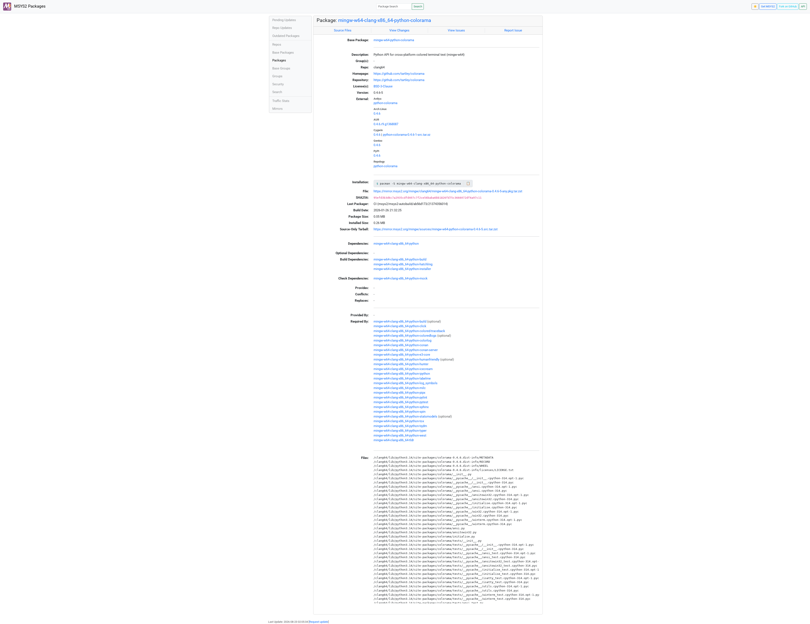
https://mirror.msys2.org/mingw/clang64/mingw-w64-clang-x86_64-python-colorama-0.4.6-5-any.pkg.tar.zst (448, 191)
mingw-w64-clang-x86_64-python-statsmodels (405, 416)
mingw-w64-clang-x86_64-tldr (394, 440)
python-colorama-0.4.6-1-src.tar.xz (406, 135)
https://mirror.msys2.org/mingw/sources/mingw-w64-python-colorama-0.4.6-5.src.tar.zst (436, 229)
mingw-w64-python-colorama (394, 40)
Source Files (342, 30)
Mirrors (277, 109)
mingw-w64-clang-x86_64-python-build (400, 259)
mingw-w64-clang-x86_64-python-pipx (399, 393)
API (803, 6)
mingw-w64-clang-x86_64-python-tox (399, 421)
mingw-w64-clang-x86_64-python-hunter (401, 364)
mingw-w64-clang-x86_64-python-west (400, 435)
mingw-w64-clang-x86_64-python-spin (399, 412)
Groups (277, 76)
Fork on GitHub (788, 6)
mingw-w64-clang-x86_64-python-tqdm (400, 426)
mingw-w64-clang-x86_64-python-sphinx (401, 407)
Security (278, 84)
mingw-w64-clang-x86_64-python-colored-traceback (409, 331)
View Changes (399, 30)
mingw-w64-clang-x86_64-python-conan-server (406, 350)
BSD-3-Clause (383, 86)
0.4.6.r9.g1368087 (386, 124)
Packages (279, 60)
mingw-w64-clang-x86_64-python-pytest (401, 402)
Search (418, 6)
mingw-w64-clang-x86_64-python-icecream (403, 369)
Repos (276, 44)
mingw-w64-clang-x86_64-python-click (400, 326)
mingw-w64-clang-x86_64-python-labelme (402, 378)
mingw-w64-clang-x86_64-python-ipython (402, 374)
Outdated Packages (286, 36)
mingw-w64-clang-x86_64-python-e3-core (402, 355)
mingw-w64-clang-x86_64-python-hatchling (403, 264)
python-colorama (385, 103)
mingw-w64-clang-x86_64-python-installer (402, 269)
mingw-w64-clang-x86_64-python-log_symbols (405, 383)
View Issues (456, 30)
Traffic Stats (280, 101)
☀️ (755, 6)
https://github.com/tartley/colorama (399, 74)
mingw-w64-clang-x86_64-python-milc (400, 388)
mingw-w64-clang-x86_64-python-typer (400, 431)
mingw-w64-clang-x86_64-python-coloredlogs (405, 336)
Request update (318, 621)
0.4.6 (377, 113)
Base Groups (281, 68)
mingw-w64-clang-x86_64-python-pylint (400, 397)
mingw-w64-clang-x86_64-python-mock (401, 278)
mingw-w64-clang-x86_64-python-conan (401, 345)
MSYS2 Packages (29, 6)
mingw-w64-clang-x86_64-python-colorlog (402, 340)
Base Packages (283, 52)
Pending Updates (284, 20)
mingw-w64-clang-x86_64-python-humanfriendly (406, 359)
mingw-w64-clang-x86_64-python (396, 244)
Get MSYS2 (768, 6)
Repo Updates (282, 28)
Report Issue (513, 30)
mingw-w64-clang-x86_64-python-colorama (384, 20)
